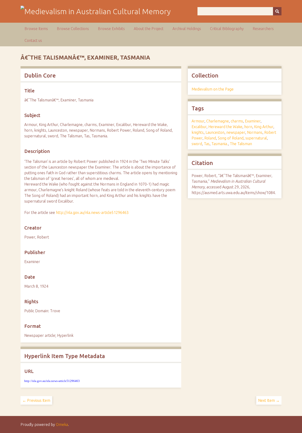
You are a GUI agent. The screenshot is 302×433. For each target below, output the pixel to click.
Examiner (252, 121)
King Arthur (263, 127)
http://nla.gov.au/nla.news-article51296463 (92, 212)
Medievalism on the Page (213, 89)
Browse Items (36, 28)
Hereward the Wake (225, 127)
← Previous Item (36, 400)
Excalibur (199, 127)
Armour (198, 121)
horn (248, 127)
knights (198, 132)
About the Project (149, 28)
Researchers (263, 28)
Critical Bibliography (227, 28)
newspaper (235, 132)
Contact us (33, 40)
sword (197, 144)
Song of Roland (230, 138)
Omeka (62, 424)
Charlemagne (217, 121)
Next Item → (269, 400)
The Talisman (241, 144)
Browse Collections (73, 28)
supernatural (256, 138)
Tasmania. (219, 144)
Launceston (215, 132)
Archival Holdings (186, 28)
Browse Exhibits (111, 28)
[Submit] (277, 11)
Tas (207, 144)
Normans (254, 132)
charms (237, 121)
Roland (210, 138)
